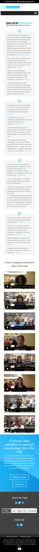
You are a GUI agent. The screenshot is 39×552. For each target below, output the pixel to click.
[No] (36, 545)
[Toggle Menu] (35, 13)
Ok (19, 549)
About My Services (12, 537)
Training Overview (25, 537)
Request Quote (19, 477)
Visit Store (19, 484)
